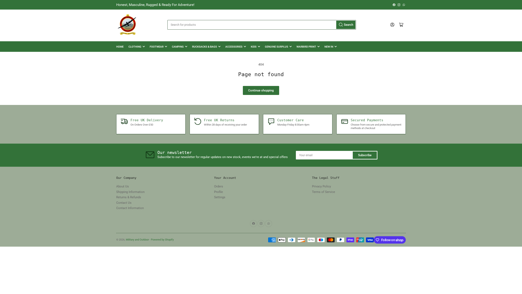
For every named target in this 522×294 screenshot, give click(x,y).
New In (328, 46)
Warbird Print (306, 46)
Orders (218, 186)
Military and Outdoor (137, 239)
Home (120, 46)
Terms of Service (323, 192)
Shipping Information (130, 192)
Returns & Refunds (128, 197)
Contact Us (124, 203)
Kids (254, 46)
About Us (122, 186)
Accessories (233, 46)
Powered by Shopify (162, 239)
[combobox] (261, 25)
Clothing (134, 46)
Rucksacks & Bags (204, 46)
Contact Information (130, 208)
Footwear (157, 46)
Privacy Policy (321, 186)
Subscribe (365, 155)
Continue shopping (261, 90)
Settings (219, 197)
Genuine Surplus (276, 46)
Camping (178, 46)
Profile (218, 192)
